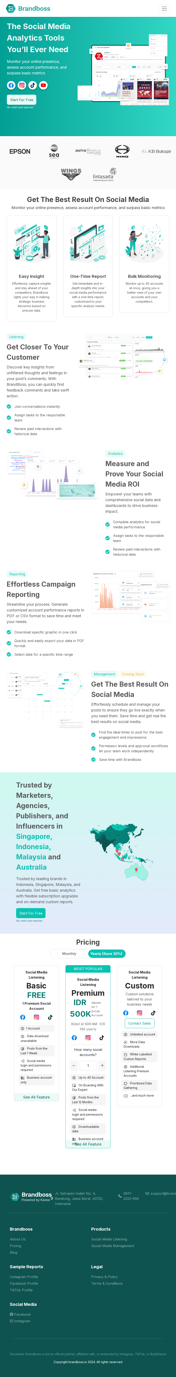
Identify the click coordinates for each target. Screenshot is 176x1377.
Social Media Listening (109, 1239)
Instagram (21, 1321)
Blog (13, 1252)
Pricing (15, 1246)
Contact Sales (139, 1023)
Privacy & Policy (104, 1277)
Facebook (22, 1314)
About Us (18, 1239)
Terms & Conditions (107, 1283)
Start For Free (21, 100)
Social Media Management (112, 1246)
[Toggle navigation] (164, 8)
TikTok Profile (21, 1290)
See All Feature (36, 1097)
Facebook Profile (24, 1283)
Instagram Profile (24, 1277)
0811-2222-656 (131, 1196)
